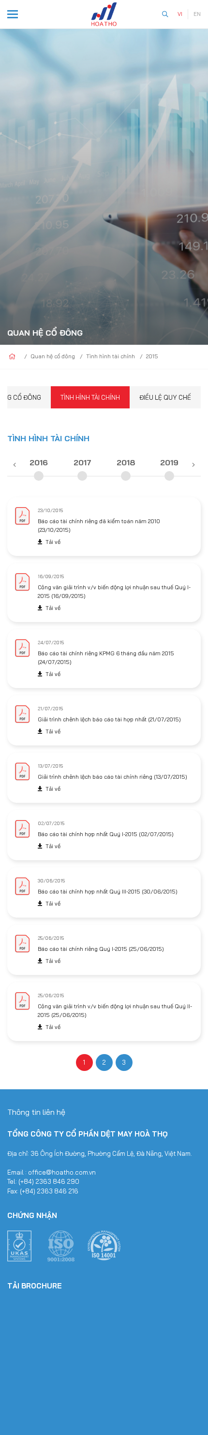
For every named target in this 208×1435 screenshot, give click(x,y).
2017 (82, 462)
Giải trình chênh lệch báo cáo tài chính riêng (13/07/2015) (112, 776)
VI (180, 14)
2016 (39, 462)
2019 (169, 462)
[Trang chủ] (12, 357)
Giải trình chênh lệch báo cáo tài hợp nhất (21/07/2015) (109, 719)
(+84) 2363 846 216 (49, 1191)
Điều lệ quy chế (165, 397)
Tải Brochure (34, 1285)
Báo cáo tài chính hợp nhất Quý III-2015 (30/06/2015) (108, 891)
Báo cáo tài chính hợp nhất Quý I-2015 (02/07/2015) (106, 834)
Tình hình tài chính (90, 397)
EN (197, 14)
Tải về (52, 542)
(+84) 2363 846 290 (48, 1181)
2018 (126, 462)
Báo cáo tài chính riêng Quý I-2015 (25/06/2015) (101, 949)
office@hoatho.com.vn (62, 1172)
